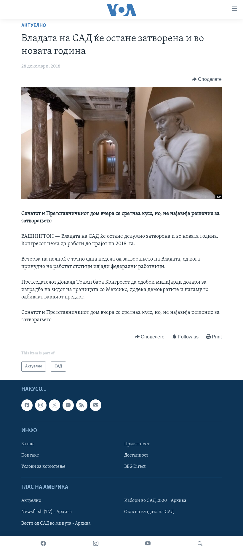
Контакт (30, 455)
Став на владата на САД (149, 512)
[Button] (207, 79)
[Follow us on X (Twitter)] (54, 405)
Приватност (136, 444)
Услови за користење (43, 466)
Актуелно (33, 25)
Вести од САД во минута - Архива (56, 523)
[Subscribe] (95, 405)
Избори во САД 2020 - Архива (155, 501)
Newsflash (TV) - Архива (46, 512)
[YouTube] (148, 543)
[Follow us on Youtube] (68, 405)
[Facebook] (43, 543)
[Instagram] (96, 543)
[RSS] (81, 405)
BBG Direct (135, 466)
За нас (27, 444)
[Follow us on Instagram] (40, 405)
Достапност (136, 455)
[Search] (200, 543)
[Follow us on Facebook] (27, 405)
